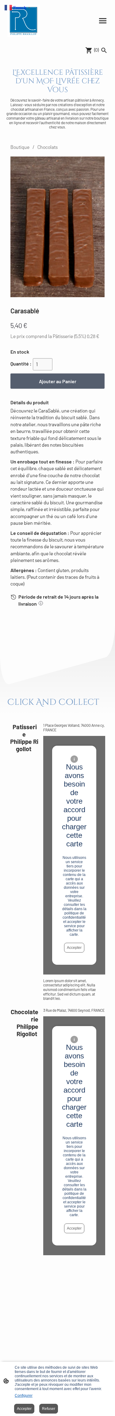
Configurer (24, 1395)
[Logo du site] (23, 21)
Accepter (74, 948)
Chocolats (47, 147)
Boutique (19, 147)
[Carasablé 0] (57, 227)
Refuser (48, 1409)
